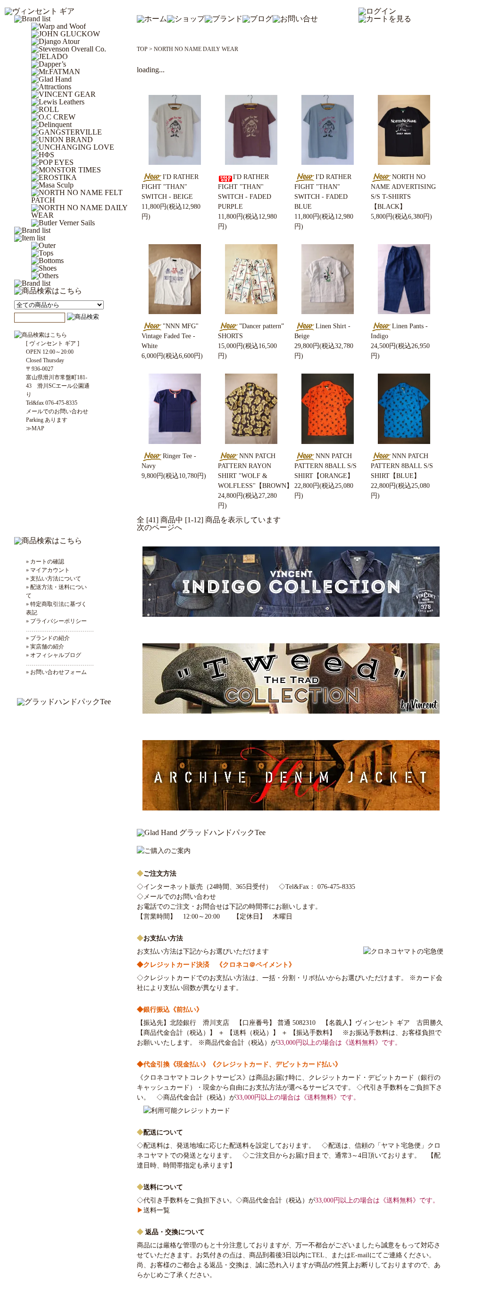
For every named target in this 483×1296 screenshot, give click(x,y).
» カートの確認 (45, 561)
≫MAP (35, 428)
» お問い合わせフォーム (56, 672)
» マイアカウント (48, 570)
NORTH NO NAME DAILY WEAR (196, 49)
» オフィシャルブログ (53, 655)
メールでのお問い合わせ (179, 896)
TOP (142, 49)
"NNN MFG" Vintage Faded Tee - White (170, 336)
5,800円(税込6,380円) (401, 216)
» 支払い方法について (53, 578)
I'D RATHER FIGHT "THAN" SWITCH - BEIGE (170, 186)
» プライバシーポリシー (56, 621)
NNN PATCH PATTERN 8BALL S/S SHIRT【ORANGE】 (325, 465)
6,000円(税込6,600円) (172, 355)
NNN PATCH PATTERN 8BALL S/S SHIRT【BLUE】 (402, 465)
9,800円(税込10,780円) (174, 475)
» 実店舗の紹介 (45, 646)
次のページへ (159, 527)
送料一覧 (153, 1210)
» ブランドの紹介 (48, 638)
